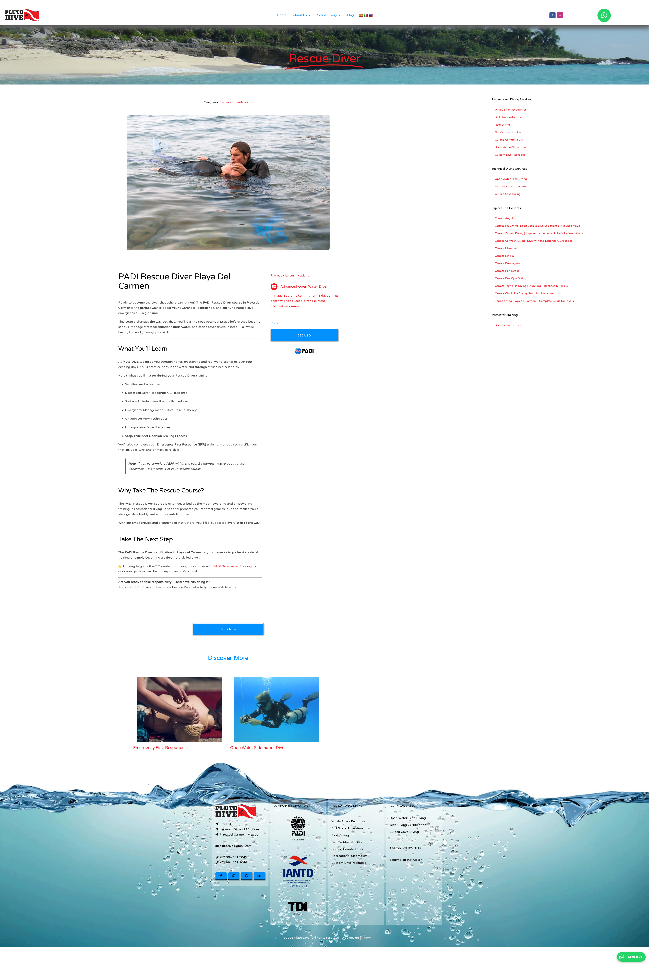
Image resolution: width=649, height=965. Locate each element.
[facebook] (552, 15)
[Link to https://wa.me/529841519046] (604, 15)
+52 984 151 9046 (233, 862)
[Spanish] (361, 15)
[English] (371, 15)
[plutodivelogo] (22, 11)
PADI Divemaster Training (232, 566)
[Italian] (366, 15)
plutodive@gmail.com (236, 846)
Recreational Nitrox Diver (157, 747)
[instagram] (560, 15)
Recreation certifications (236, 102)
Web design (351, 937)
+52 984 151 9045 (233, 857)
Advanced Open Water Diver (257, 747)
